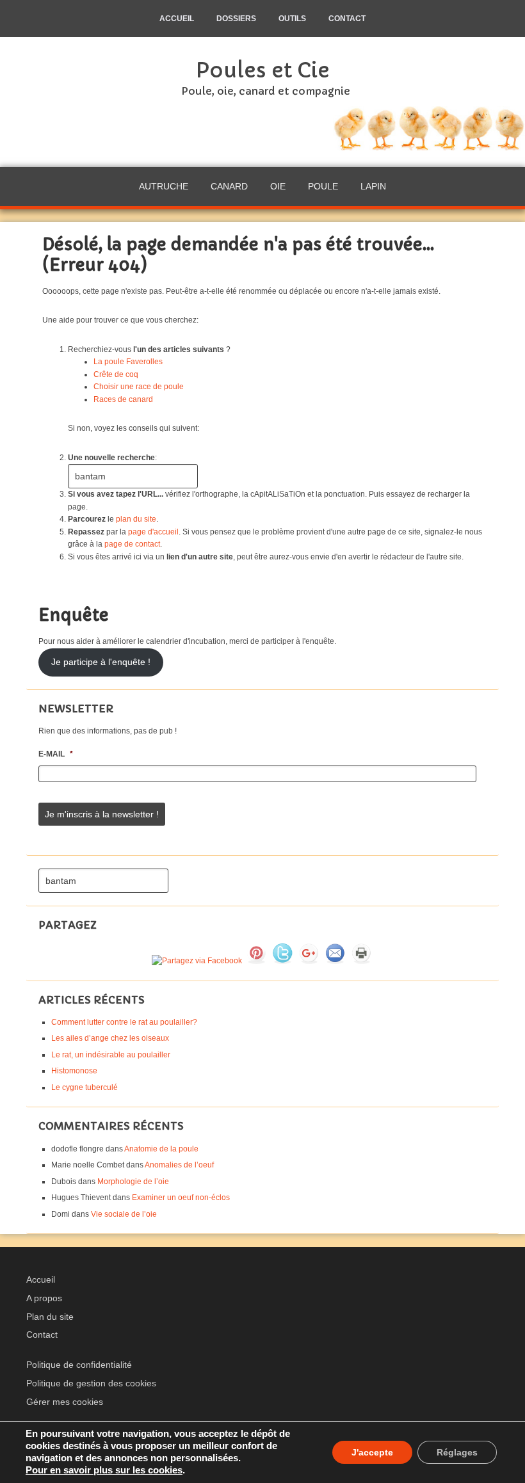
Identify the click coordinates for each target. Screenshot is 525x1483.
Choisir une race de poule (138, 386)
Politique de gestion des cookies (91, 1383)
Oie (278, 186)
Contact (42, 1334)
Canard (229, 186)
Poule (323, 186)
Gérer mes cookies (64, 1402)
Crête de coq (115, 374)
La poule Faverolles (128, 361)
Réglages (457, 1452)
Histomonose (74, 1070)
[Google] (308, 960)
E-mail (55, 754)
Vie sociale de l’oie (124, 1214)
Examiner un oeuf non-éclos (181, 1197)
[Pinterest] (256, 960)
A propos (44, 1298)
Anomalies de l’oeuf (179, 1164)
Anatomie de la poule (161, 1148)
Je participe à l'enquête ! (100, 662)
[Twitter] (282, 960)
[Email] (335, 960)
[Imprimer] (361, 960)
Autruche (163, 186)
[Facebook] (197, 960)
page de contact (132, 544)
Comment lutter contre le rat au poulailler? (124, 1022)
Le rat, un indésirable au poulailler (110, 1054)
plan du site (136, 519)
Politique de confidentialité (79, 1364)
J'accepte (372, 1452)
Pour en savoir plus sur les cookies (104, 1470)
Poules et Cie (262, 70)
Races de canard (123, 399)
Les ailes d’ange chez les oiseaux (110, 1038)
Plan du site (50, 1316)
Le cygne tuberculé (84, 1087)
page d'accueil (153, 531)
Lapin (373, 186)
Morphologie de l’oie (133, 1181)
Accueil (40, 1279)
